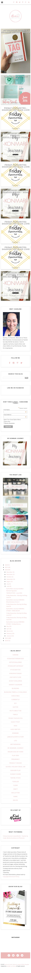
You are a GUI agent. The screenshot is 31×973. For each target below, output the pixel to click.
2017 (6, 567)
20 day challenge (15, 681)
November (10, 574)
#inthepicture (15, 677)
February (9, 633)
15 (19, 102)
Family (15, 714)
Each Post (7, 421)
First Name (15, 409)
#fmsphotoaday (15, 673)
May (8, 626)
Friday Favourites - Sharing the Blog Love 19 (15, 110)
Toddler (15, 781)
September (10, 579)
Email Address (15, 414)
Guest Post (15, 722)
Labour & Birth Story (15, 737)
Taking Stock (15, 778)
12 (19, 216)
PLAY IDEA (15, 755)
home (15, 796)
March (8, 631)
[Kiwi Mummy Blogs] (15, 822)
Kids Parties (15, 729)
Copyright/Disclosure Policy (11, 876)
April (8, 629)
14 (19, 71)
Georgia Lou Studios (11, 966)
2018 (6, 565)
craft (15, 789)
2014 (6, 640)
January (9, 636)
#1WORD (15, 655)
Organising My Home (15, 752)
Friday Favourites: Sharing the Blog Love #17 (15, 223)
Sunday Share (15, 774)
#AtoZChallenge (15, 662)
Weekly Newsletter (10, 423)
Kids (15, 726)
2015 (6, 638)
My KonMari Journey (15, 748)
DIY (15, 703)
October (9, 577)
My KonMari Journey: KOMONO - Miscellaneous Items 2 (15, 135)
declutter (15, 793)
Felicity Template (25, 964)
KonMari (15, 733)
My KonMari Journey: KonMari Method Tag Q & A (15, 32)
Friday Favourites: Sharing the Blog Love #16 (15, 249)
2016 (6, 569)
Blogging (15, 688)
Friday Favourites (16, 718)
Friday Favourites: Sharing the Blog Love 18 (15, 167)
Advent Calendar (15, 685)
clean (15, 785)
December (9, 572)
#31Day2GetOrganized (15, 658)
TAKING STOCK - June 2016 (16, 77)
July (8, 584)
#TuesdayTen (15, 670)
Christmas (15, 696)
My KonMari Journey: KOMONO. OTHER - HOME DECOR (15, 192)
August (9, 581)
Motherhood (15, 744)
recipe (15, 800)
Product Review (15, 763)
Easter (15, 707)
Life (15, 740)
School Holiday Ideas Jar (15, 767)
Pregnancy (15, 759)
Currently (15, 699)
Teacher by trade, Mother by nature (12, 964)
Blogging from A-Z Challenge (15, 692)
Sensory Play (15, 770)
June (8, 586)
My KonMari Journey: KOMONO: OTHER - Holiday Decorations (15, 275)
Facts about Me (15, 711)
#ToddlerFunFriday (15, 666)
